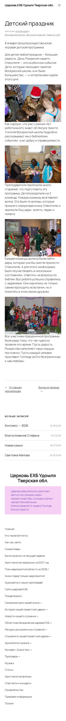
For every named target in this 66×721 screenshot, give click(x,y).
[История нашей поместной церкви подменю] (47, 609)
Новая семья (14, 445)
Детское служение (35, 34)
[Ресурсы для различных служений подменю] (46, 629)
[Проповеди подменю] (19, 656)
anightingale (22, 31)
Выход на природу (48, 387)
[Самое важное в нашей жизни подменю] (41, 603)
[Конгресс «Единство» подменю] (31, 649)
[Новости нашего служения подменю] (37, 616)
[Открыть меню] (59, 5)
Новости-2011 (53, 34)
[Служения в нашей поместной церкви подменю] (50, 636)
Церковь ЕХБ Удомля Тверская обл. (29, 5)
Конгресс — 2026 (16, 425)
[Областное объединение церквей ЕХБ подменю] (51, 623)
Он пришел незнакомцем (13, 389)
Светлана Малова (17, 455)
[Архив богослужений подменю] (31, 643)
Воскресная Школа (15, 34)
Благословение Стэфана (22, 435)
